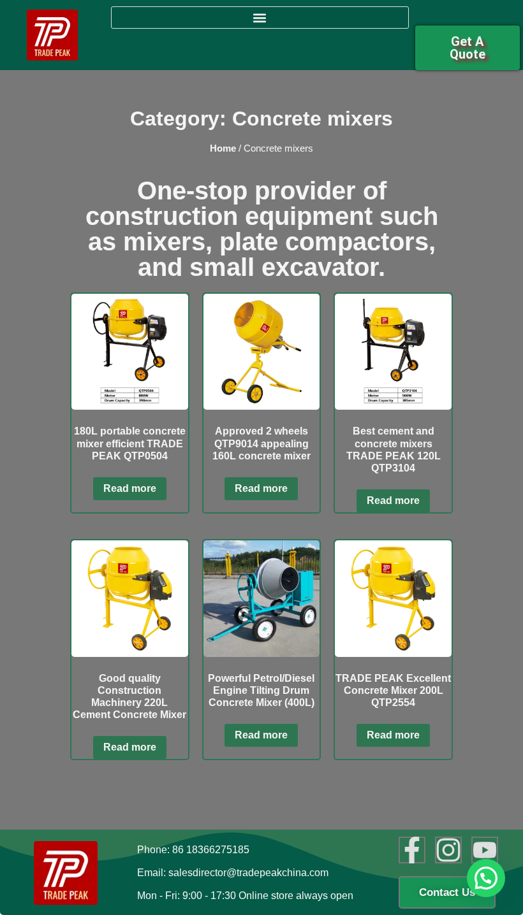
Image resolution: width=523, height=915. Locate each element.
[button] (260, 17)
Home (223, 148)
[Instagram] (448, 850)
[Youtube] (484, 850)
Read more (129, 488)
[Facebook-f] (412, 850)
